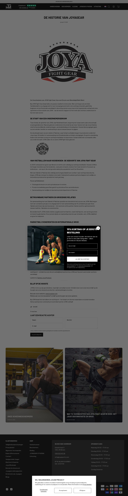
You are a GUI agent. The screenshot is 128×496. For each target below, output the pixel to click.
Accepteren (63, 490)
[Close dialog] (98, 228)
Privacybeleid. (87, 485)
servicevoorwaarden (84, 266)
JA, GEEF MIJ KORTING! (82, 259)
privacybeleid (71, 266)
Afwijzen (82, 490)
